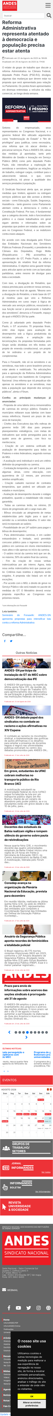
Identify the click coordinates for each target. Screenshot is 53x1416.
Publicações (8, 1329)
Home (6, 1319)
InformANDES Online (12, 1326)
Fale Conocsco (11, 1406)
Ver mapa (36, 1275)
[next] (51, 1089)
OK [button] (31, 1396)
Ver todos (46, 1172)
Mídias (6, 1371)
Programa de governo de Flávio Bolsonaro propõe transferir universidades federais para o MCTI (23, 1054)
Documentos (10, 1356)
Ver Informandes (42, 1191)
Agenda (7, 1389)
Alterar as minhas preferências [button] (32, 1404)
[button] (4, 1071)
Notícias (7, 1395)
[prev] (48, 1089)
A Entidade (9, 1338)
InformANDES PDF (11, 1323)
